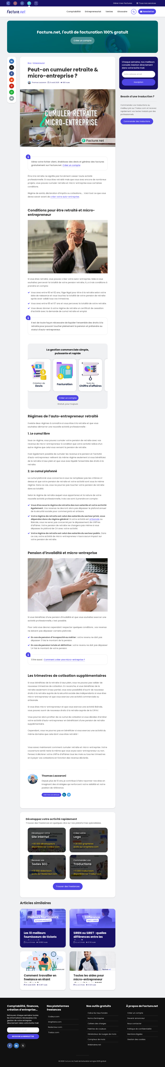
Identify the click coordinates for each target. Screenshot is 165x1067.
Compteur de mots (96, 1039)
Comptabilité (74, 11)
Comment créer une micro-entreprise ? (64, 659)
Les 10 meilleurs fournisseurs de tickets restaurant (40, 937)
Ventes (109, 11)
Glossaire (122, 11)
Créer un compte (71, 165)
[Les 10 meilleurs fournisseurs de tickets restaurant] (43, 918)
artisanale (94, 519)
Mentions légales (134, 1034)
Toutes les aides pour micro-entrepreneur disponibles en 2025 (88, 979)
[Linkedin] (16, 1045)
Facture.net (69, 1061)
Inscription (138, 82)
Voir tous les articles (51, 795)
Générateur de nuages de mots (102, 1034)
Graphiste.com (54, 1022)
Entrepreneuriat (93, 11)
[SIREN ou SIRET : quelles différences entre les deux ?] (92, 918)
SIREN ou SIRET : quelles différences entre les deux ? (89, 937)
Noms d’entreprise (96, 1018)
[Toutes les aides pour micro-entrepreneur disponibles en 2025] (92, 960)
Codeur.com (53, 1016)
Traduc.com (53, 1032)
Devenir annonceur (136, 1018)
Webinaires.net (94, 1044)
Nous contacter (134, 1023)
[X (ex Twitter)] (23, 1045)
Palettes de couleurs (97, 1029)
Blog (29, 63)
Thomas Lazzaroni (38, 82)
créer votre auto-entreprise (64, 196)
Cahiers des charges (97, 1023)
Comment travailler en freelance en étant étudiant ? (40, 979)
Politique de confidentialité (139, 1029)
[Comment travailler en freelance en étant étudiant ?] (43, 960)
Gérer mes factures (122, 3)
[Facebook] (10, 1045)
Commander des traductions (137, 121)
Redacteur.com (55, 1027)
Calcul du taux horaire (98, 1013)
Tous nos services (147, 3)
